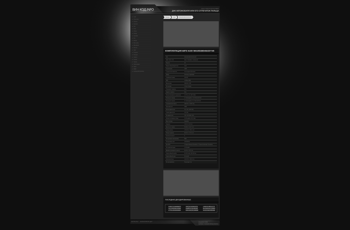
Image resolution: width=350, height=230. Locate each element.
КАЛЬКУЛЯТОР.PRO (139, 71)
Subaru (135, 57)
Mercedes (136, 43)
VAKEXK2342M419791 (192, 206)
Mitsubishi (136, 45)
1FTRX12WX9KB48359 (174, 210)
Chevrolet (136, 19)
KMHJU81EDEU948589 (192, 210)
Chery (135, 31)
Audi (135, 16)
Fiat (134, 26)
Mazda (135, 40)
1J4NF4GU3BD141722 (209, 206)
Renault (136, 54)
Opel (135, 50)
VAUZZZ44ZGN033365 (209, 210)
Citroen (135, 21)
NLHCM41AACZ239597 (209, 208)
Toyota (135, 62)
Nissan (135, 47)
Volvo (135, 66)
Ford (135, 28)
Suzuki (135, 59)
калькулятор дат (146, 221)
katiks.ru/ (134, 221)
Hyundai (136, 35)
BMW (135, 69)
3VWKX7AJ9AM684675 (174, 206)
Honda (135, 33)
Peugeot (136, 52)
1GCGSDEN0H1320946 (174, 208)
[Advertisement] (190, 34)
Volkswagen (137, 64)
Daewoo (136, 24)
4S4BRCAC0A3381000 (192, 208)
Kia (134, 38)
